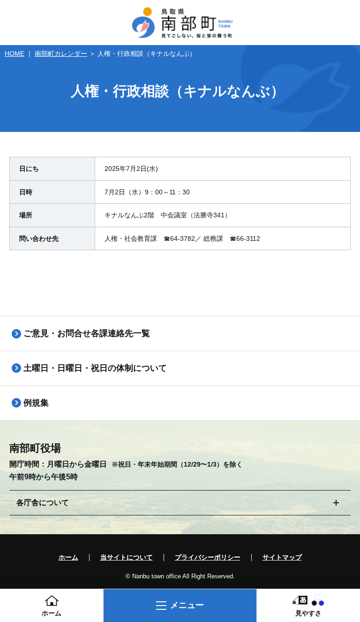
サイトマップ (282, 557)
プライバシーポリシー (207, 557)
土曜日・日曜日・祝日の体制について (95, 368)
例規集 (36, 402)
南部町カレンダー (61, 53)
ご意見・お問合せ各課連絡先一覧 (86, 333)
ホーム (68, 557)
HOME (14, 53)
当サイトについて (126, 557)
